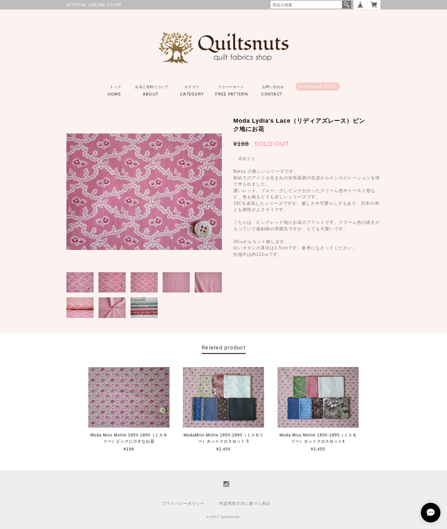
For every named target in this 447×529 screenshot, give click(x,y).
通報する (246, 158)
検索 (346, 5)
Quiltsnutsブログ (317, 86)
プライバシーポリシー (183, 503)
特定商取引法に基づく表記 (244, 503)
